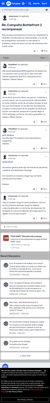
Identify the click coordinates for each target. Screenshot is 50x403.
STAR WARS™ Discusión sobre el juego (16, 10)
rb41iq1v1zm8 (14, 347)
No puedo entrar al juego (19, 341)
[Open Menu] (46, 9)
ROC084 (12, 333)
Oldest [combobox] (43, 58)
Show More (26, 356)
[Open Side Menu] (3, 3)
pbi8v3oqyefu (14, 313)
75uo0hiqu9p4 (14, 274)
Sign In (44, 3)
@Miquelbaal (7, 162)
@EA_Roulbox (8, 135)
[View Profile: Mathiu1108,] (6, 284)
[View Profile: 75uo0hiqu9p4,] (6, 265)
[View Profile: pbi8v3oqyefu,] (6, 304)
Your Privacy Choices (25, 400)
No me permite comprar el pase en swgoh (26, 322)
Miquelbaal (12, 64)
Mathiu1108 (13, 294)
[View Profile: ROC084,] (6, 323)
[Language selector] (24, 3)
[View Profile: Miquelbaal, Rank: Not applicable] (4, 65)
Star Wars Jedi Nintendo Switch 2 (23, 302)
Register (36, 3)
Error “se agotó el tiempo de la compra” (25, 283)
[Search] (29, 3)
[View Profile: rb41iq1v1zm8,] (6, 343)
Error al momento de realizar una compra (26, 263)
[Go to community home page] (13, 3)
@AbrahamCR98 (19, 71)
